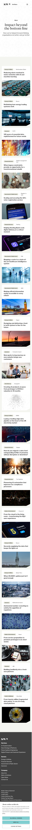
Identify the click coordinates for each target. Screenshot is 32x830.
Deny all (16, 822)
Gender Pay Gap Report (7, 798)
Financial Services (6, 761)
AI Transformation (6, 746)
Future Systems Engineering (9, 750)
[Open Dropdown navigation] (27, 4)
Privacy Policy (4, 792)
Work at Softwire (6, 775)
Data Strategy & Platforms (9, 748)
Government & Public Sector (9, 763)
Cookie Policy (4, 794)
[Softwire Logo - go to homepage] (16, 739)
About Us (4, 773)
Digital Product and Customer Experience (13, 752)
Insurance (4, 766)
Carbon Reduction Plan (7, 796)
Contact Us (4, 779)
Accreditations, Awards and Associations (11, 800)
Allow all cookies (16, 818)
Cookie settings (16, 826)
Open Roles (4, 777)
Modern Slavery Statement (8, 790)
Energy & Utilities (6, 759)
